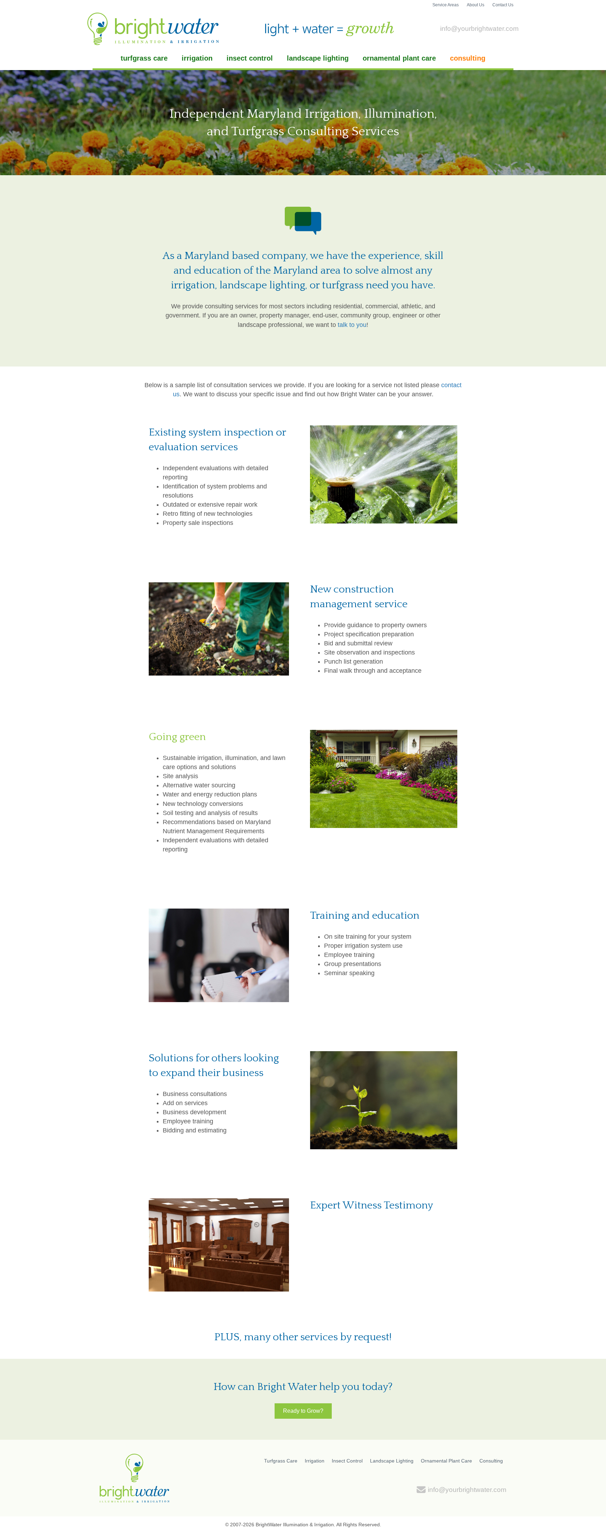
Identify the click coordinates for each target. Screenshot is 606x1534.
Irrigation (197, 58)
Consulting (467, 58)
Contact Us (502, 4)
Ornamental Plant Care (399, 58)
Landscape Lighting (318, 58)
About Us (475, 4)
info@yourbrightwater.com (479, 28)
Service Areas (445, 4)
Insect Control (250, 58)
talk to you (352, 324)
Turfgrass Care (144, 58)
